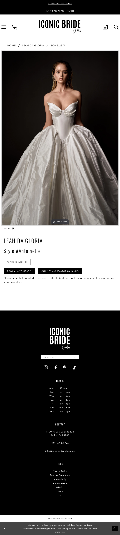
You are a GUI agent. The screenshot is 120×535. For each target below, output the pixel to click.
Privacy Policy (60, 471)
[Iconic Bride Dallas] (60, 27)
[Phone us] (14, 27)
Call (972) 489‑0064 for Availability (60, 271)
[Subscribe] (75, 357)
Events (60, 491)
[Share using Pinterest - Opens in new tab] (13, 228)
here (62, 531)
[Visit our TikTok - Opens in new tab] (74, 367)
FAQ (60, 495)
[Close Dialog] (4, 528)
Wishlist (60, 487)
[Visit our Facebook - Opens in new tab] (55, 367)
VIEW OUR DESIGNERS (60, 3)
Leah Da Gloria (33, 45)
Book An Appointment (19, 271)
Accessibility (60, 479)
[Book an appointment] (105, 27)
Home (11, 45)
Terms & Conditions (60, 475)
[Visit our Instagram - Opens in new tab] (46, 367)
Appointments (60, 483)
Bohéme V (58, 45)
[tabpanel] (60, 138)
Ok (115, 528)
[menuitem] (14, 27)
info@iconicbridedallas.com (60, 451)
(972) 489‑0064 (60, 443)
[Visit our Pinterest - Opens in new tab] (64, 367)
